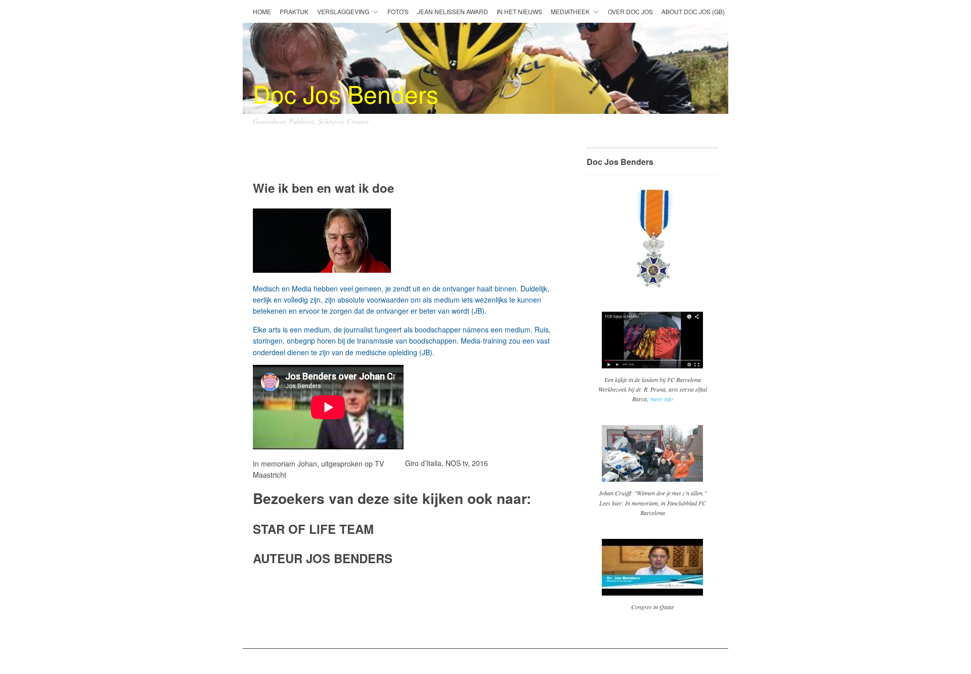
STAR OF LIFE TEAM (313, 528)
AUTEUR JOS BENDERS (322, 558)
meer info (661, 399)
